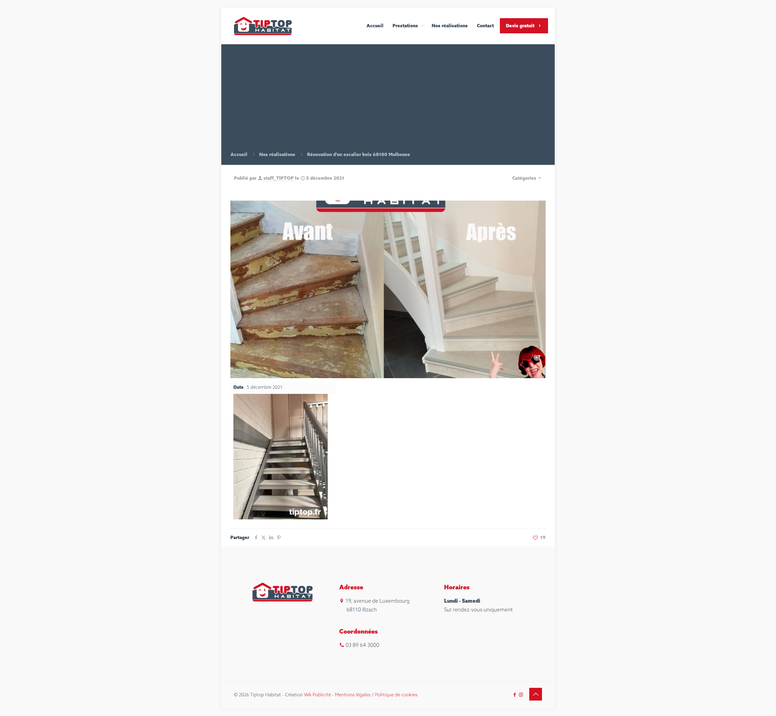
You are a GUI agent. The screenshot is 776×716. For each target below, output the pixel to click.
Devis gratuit (520, 25)
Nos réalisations (277, 154)
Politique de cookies (396, 695)
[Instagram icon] (521, 695)
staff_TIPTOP (278, 178)
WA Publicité (317, 695)
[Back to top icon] (535, 694)
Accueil (238, 154)
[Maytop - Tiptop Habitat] (263, 26)
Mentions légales (352, 695)
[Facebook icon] (514, 695)
